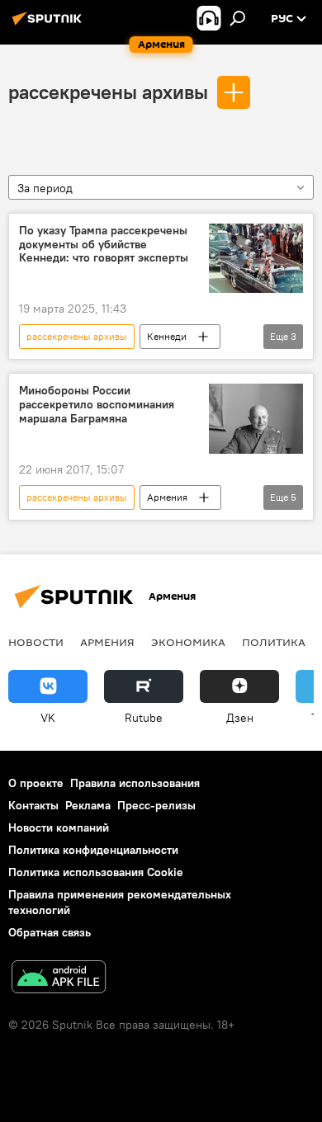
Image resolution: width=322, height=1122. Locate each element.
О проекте (36, 783)
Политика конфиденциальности (93, 849)
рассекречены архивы (108, 91)
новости (36, 641)
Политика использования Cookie (95, 872)
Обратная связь (49, 932)
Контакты (33, 805)
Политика (273, 641)
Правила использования (135, 783)
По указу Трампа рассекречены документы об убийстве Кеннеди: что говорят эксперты (103, 245)
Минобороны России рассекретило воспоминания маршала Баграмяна (96, 405)
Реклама (88, 805)
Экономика (188, 641)
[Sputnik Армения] (49, 24)
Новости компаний (58, 827)
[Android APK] (58, 978)
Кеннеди (167, 336)
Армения (167, 497)
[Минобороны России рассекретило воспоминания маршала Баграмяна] (256, 419)
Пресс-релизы (156, 805)
